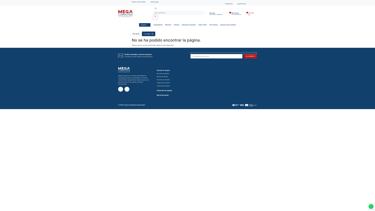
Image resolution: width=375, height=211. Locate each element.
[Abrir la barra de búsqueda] (155, 10)
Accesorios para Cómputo (228, 25)
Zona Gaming (213, 25)
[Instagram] (120, 89)
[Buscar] (155, 17)
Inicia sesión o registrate (215, 14)
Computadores (158, 25)
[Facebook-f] (127, 89)
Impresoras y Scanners (189, 25)
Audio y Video (202, 25)
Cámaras (176, 25)
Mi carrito (251, 13)
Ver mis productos (236, 14)
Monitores (168, 25)
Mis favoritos (235, 13)
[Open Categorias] (148, 25)
